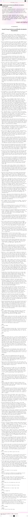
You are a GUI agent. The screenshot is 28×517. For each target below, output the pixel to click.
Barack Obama (20, 18)
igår (7, 17)
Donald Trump (4, 15)
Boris (17, 15)
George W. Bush (16, 17)
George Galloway (7, 18)
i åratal (20, 17)
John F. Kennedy (18, 16)
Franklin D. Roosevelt (5, 16)
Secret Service (21, 15)
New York (12, 17)
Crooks (25, 16)
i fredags (24, 18)
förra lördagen (15, 18)
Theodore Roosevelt (24, 17)
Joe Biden (10, 15)
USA (7, 15)
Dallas (9, 17)
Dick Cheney (11, 18)
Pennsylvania (22, 16)
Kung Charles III (14, 15)
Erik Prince (9, 19)
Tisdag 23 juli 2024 (8, 7)
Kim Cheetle (4, 17)
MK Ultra (10, 16)
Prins (3, 18)
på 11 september (4, 19)
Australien (13, 16)
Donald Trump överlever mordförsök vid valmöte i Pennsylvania (9, 513)
